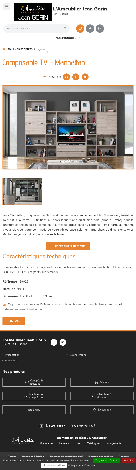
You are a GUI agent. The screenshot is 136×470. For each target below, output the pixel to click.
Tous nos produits (20, 49)
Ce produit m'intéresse (70, 246)
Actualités (11, 360)
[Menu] (6, 6)
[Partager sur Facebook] (75, 76)
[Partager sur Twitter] (85, 76)
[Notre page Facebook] (90, 28)
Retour (15, 321)
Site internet (46, 443)
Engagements (113, 443)
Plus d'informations (54, 465)
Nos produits (66, 38)
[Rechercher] (66, 28)
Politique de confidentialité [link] (81, 465)
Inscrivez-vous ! (83, 425)
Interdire (128, 460)
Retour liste (54, 76)
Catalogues (93, 443)
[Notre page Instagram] (100, 28)
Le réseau (64, 443)
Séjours (40, 49)
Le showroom (78, 355)
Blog (78, 443)
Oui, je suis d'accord (106, 460)
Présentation (12, 355)
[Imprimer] (66, 76)
